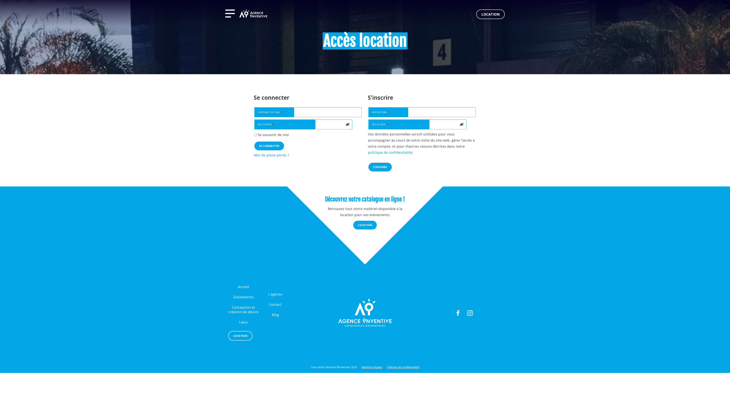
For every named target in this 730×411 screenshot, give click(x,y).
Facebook (457, 313)
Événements (243, 297)
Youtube (484, 313)
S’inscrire (380, 167)
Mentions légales (371, 367)
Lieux (243, 322)
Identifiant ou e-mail (269, 112)
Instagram (470, 313)
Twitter (445, 313)
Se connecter (269, 146)
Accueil (243, 286)
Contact (275, 304)
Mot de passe (265, 124)
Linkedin (499, 313)
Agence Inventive (253, 14)
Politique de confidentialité (403, 367)
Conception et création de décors (243, 309)
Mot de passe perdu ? (271, 155)
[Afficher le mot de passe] (348, 124)
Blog (275, 314)
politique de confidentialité (390, 152)
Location (490, 14)
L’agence (275, 294)
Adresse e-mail (380, 112)
